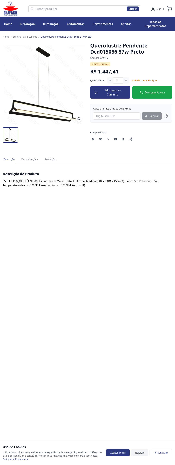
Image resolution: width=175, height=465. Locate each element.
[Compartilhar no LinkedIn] (123, 139)
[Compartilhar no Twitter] (100, 139)
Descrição (9, 159)
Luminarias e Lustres (25, 36)
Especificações (29, 159)
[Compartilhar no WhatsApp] (108, 139)
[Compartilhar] (131, 139)
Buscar (133, 9)
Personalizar (161, 452)
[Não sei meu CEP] (166, 116)
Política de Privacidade (16, 459)
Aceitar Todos (118, 452)
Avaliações (51, 159)
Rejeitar (139, 452)
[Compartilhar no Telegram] (115, 139)
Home (6, 36)
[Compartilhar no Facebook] (93, 139)
